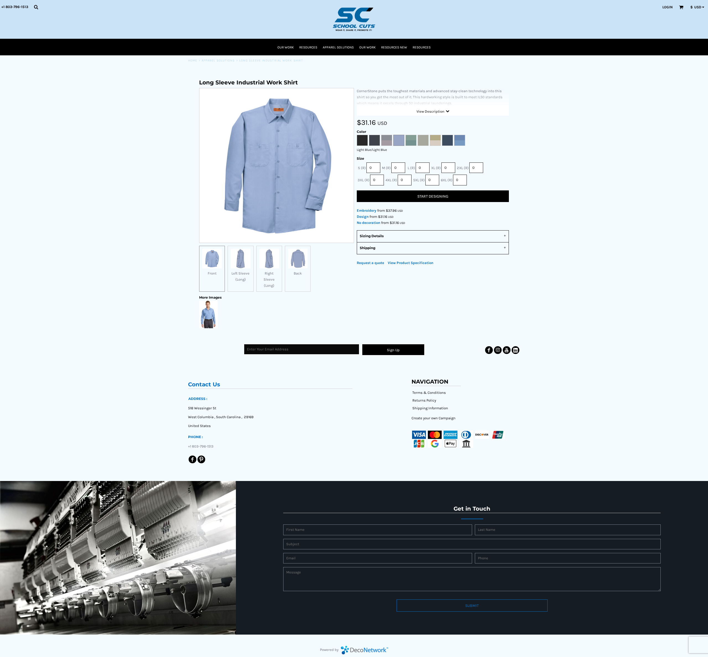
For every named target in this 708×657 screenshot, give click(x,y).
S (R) (362, 168)
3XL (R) (363, 180)
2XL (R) (463, 168)
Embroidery (366, 210)
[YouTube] (507, 350)
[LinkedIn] (515, 350)
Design (363, 216)
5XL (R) (419, 180)
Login (667, 7)
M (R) (386, 168)
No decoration (368, 223)
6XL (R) (446, 180)
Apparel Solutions (218, 60)
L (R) (411, 168)
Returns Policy (424, 400)
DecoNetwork (364, 650)
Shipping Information (430, 408)
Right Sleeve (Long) (269, 279)
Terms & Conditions (429, 392)
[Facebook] (489, 350)
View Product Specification (410, 263)
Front (212, 273)
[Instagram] (498, 350)
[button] (36, 7)
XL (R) (436, 168)
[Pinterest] (201, 459)
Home (192, 60)
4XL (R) (391, 180)
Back (298, 273)
